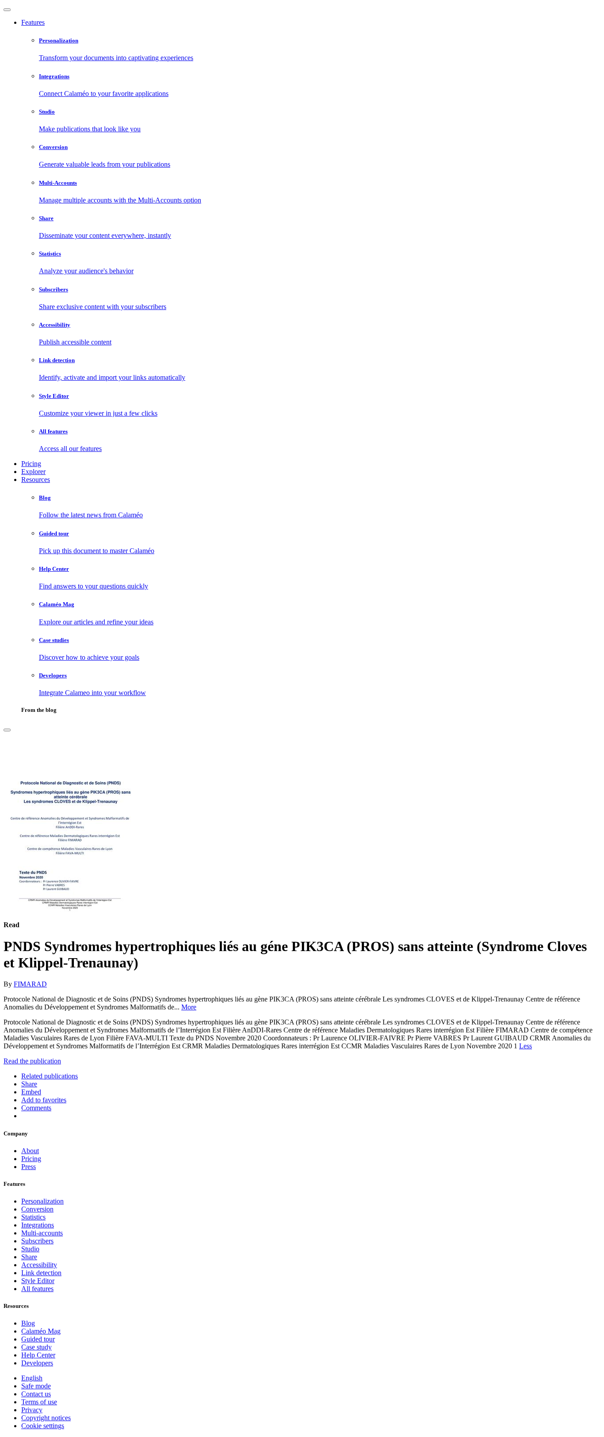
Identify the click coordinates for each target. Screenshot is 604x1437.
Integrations (37, 1225)
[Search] (7, 730)
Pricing (31, 463)
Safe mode (36, 1386)
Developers (37, 1363)
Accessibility (39, 1265)
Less (525, 1046)
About (30, 1150)
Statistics (33, 1217)
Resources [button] (35, 479)
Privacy (31, 1410)
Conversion (37, 1209)
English (31, 1378)
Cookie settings (42, 1425)
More (188, 1007)
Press (28, 1166)
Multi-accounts (42, 1233)
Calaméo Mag (41, 1331)
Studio (30, 1249)
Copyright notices (46, 1418)
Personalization (42, 1201)
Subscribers (37, 1241)
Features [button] (33, 22)
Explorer (33, 471)
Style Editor (37, 1280)
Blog (28, 1323)
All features (37, 1288)
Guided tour (38, 1339)
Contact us (36, 1394)
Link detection (41, 1272)
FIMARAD (30, 984)
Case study (36, 1347)
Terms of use (39, 1402)
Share (29, 1257)
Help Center (38, 1355)
